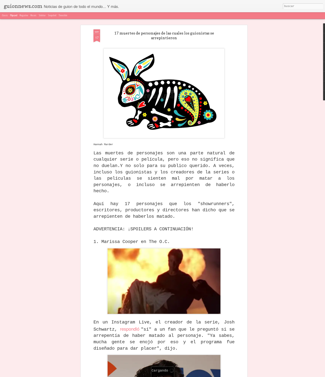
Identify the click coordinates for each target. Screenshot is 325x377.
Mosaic (33, 15)
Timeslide (63, 15)
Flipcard (13, 15)
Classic (5, 15)
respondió (130, 328)
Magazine (24, 15)
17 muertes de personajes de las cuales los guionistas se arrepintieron (164, 35)
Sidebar (42, 15)
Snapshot (52, 15)
